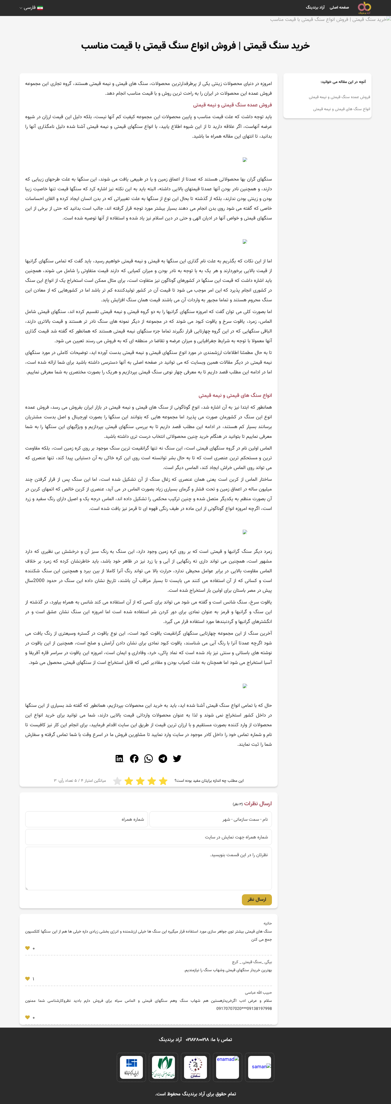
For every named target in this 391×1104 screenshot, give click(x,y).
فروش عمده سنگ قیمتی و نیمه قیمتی (339, 97)
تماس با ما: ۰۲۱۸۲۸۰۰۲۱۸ (209, 1040)
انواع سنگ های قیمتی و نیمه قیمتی (341, 109)
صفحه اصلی (339, 8)
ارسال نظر (257, 899)
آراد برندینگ (315, 8)
